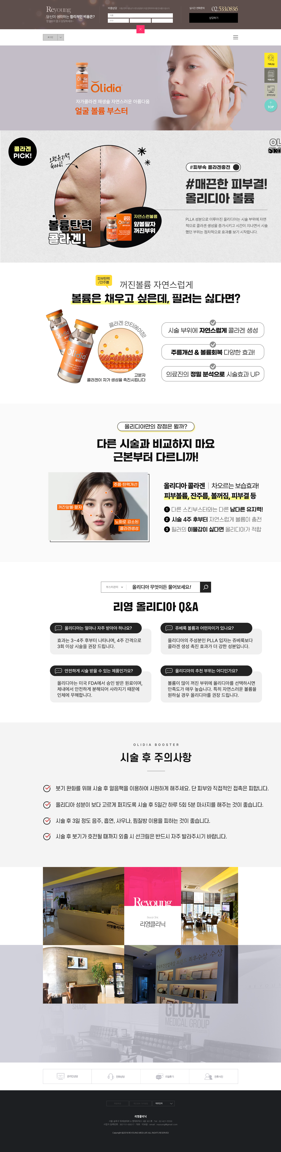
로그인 (50, 37)
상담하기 (213, 18)
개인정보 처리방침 (140, 1104)
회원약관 (117, 1104)
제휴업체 (158, 1103)
